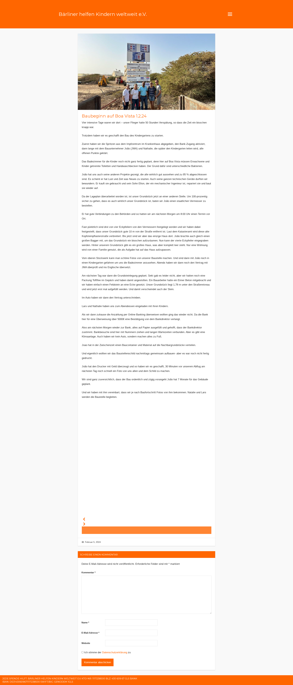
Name (85, 622)
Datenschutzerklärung (114, 652)
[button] (146, 519)
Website (85, 643)
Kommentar (88, 572)
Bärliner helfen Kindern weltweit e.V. (103, 14)
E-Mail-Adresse (90, 632)
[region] (146, 468)
